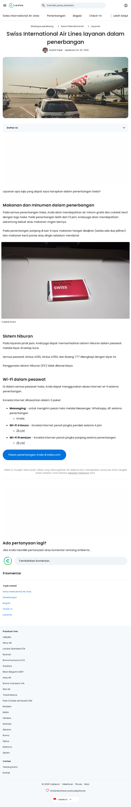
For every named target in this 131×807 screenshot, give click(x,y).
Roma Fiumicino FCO (14, 660)
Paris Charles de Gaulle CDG (17, 700)
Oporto (6, 752)
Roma (6, 735)
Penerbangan (56, 16)
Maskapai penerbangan (43, 26)
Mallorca (7, 746)
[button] (5, 5)
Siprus (6, 741)
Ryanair (7, 654)
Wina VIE (7, 642)
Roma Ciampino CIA (13, 683)
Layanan (95, 26)
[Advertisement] (65, 160)
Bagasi (77, 16)
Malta (6, 712)
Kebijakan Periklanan (78, 472)
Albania (7, 729)
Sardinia (7, 666)
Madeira (7, 706)
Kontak (6, 772)
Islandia (7, 723)
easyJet (7, 677)
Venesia (7, 718)
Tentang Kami (10, 767)
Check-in (95, 16)
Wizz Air (6, 689)
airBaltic (7, 637)
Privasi (78, 784)
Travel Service (10, 694)
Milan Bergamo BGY (13, 671)
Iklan (86, 784)
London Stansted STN (14, 648)
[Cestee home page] (16, 5)
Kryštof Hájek (55, 50)
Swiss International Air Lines (21, 16)
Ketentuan (67, 784)
